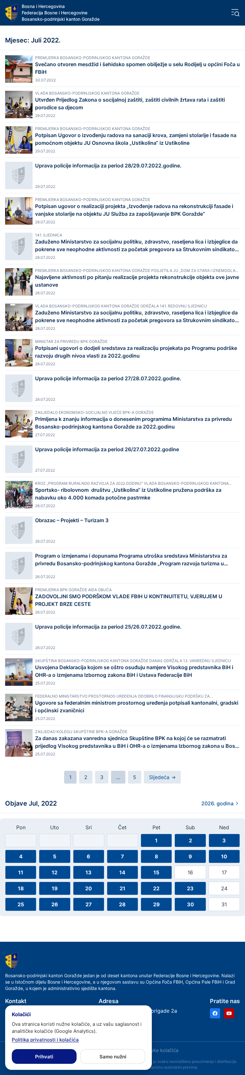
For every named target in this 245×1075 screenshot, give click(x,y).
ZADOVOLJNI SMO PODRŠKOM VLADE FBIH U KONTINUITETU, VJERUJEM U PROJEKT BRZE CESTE (128, 600)
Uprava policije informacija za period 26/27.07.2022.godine (107, 449)
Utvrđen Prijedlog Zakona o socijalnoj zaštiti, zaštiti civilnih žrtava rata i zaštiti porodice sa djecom (130, 104)
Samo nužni (113, 1057)
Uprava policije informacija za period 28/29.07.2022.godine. (108, 165)
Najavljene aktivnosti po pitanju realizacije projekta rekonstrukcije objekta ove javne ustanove (137, 281)
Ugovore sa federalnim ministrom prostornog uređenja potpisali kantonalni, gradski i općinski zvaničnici (136, 707)
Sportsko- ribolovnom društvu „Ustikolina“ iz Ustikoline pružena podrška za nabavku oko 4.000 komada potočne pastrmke (128, 494)
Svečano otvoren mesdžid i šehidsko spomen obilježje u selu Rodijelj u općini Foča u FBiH (137, 68)
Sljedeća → (162, 777)
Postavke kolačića (158, 1050)
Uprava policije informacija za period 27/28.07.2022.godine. (108, 378)
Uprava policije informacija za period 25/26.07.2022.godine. (108, 626)
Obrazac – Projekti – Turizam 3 (71, 520)
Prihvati (44, 1057)
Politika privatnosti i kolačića (45, 1040)
